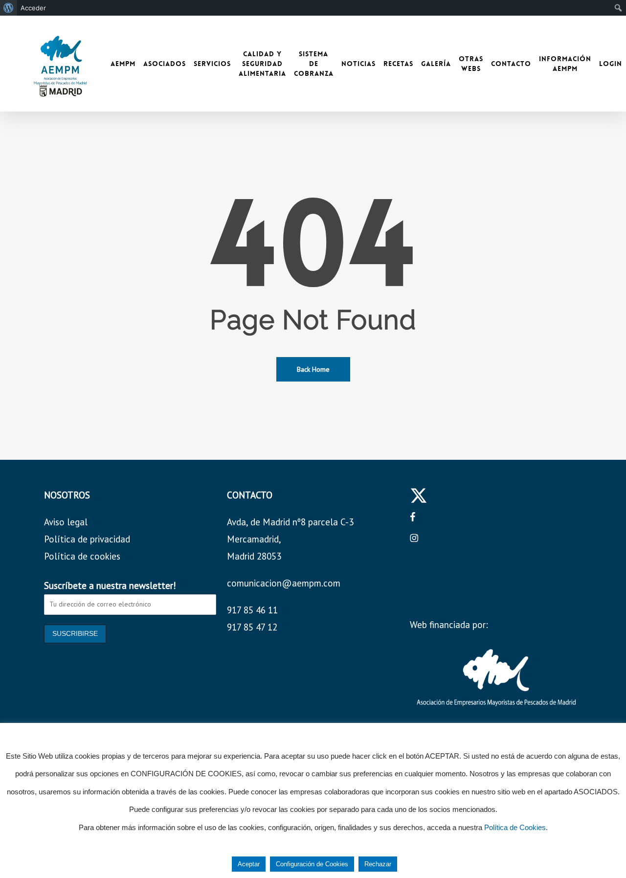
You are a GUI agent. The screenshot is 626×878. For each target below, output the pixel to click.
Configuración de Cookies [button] (312, 864)
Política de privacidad (87, 539)
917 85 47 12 (252, 627)
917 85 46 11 (252, 610)
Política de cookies (82, 556)
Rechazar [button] (377, 864)
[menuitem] (8, 8)
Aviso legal (66, 522)
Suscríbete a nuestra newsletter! (110, 585)
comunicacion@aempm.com (283, 583)
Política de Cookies (515, 827)
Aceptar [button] (249, 864)
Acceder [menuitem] (33, 8)
